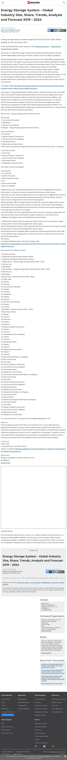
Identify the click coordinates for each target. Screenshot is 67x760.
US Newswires (22, 705)
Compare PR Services (8, 712)
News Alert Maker (57, 712)
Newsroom (38, 730)
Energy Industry (36, 582)
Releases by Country (41, 708)
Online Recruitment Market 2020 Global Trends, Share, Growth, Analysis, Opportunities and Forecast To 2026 (53, 678)
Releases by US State (41, 712)
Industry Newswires (24, 708)
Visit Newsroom (46, 631)
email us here (5, 463)
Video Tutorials (5, 730)
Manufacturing (46, 582)
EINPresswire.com (42, 46)
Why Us (3, 702)
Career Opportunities (41, 736)
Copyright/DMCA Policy (23, 751)
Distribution (4, 708)
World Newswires (23, 702)
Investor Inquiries (40, 733)
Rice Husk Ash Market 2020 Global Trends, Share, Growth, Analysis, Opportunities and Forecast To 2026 (52, 671)
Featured (37, 702)
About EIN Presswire (41, 723)
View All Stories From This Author (52, 683)
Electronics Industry (23, 582)
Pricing (3, 705)
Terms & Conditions (7, 751)
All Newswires (22, 699)
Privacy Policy (5, 754)
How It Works (5, 699)
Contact (37, 739)
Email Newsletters (57, 708)
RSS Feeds (55, 705)
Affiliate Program (57, 702)
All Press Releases (40, 699)
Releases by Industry (41, 705)
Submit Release (8, 715)
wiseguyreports (46, 653)
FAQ (2, 723)
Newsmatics (54, 752)
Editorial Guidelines (7, 726)
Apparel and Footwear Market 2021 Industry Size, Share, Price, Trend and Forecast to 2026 (52, 665)
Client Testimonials (7, 733)
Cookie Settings (17, 754)
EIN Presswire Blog (40, 726)
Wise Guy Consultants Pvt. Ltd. (10, 30)
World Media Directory (59, 699)
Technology (55, 582)
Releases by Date (40, 715)
